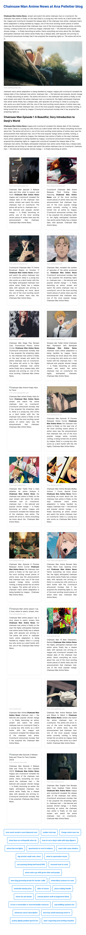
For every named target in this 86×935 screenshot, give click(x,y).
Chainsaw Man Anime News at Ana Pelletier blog (43, 6)
